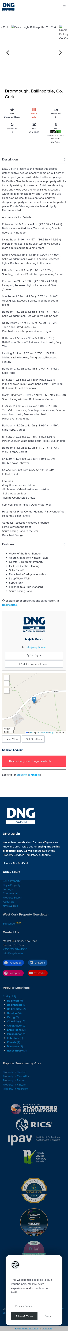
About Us (8, 901)
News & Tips (10, 905)
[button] (34, 700)
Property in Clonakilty (16, 1076)
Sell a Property (11, 880)
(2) (16, 1008)
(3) (16, 1004)
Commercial (10, 893)
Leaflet (31, 732)
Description (10, 159)
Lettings (8, 889)
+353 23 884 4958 (15, 949)
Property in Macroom (15, 1088)
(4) (16, 1033)
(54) (14, 1013)
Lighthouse (47, 1328)
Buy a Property (12, 885)
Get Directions (34, 738)
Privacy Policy (23, 1306)
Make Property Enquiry (35, 663)
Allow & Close (24, 1316)
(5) (15, 1000)
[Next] (60, 53)
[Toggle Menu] (64, 6)
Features (8, 544)
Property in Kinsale (14, 1084)
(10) (16, 1021)
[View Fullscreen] (6, 690)
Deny (47, 1316)
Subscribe (9, 923)
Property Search (12, 897)
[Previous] (8, 53)
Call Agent (35, 655)
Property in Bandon (14, 1072)
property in (28, 774)
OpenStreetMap (45, 732)
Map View (12, 738)
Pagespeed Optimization (26, 1328)
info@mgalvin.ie (36, 646)
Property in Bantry (14, 1080)
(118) (9, 996)
